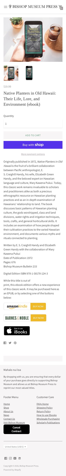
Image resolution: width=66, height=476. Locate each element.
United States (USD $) (14, 446)
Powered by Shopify (12, 469)
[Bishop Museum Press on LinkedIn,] (19, 458)
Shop (6, 407)
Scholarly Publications (48, 422)
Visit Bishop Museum (14, 422)
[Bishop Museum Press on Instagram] (10, 458)
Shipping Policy (44, 407)
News (6, 415)
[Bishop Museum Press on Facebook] (5, 458)
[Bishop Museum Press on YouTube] (15, 458)
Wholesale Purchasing (48, 418)
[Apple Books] (33, 335)
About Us (8, 411)
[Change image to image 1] (11, 73)
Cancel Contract (16, 429)
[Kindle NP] (25, 309)
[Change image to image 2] (29, 73)
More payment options (33, 154)
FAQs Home (43, 404)
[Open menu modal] (6, 7)
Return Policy (44, 411)
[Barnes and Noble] (25, 320)
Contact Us (9, 418)
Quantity (9, 116)
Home (7, 404)
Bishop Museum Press (29, 465)
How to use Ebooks (47, 415)
